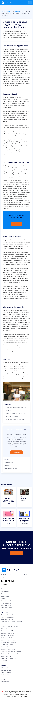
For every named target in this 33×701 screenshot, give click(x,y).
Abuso (18, 696)
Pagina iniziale (5, 591)
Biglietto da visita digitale (8, 640)
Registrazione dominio (7, 619)
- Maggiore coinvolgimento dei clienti (15, 413)
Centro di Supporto (6, 670)
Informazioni (4, 668)
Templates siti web (6, 603)
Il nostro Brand (5, 681)
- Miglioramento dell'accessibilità (14, 419)
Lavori (5, 674)
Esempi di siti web (6, 601)
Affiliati (3, 677)
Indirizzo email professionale (8, 642)
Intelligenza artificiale (10, 468)
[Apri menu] (30, 2)
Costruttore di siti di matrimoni (9, 633)
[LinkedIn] (9, 580)
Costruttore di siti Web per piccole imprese (12, 637)
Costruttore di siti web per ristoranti (11, 651)
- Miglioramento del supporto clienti (15, 407)
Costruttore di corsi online (8, 649)
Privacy (14, 696)
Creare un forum (5, 647)
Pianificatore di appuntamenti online (10, 654)
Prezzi (3, 594)
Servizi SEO (4, 660)
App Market (6, 605)
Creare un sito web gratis (8, 615)
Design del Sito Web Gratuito (8, 658)
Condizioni (8, 696)
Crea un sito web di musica (8, 631)
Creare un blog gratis (7, 644)
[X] (5, 580)
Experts (3, 679)
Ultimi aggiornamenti (6, 607)
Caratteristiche (5, 596)
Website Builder (18, 11)
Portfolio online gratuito (7, 635)
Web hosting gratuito (7, 656)
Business (7, 465)
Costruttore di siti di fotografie (9, 626)
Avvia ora (16, 224)
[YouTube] (12, 580)
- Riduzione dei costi (10, 410)
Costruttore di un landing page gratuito (11, 621)
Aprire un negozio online (7, 617)
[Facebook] (2, 580)
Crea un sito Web (16, 452)
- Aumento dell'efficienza (11, 416)
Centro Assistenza (6, 11)
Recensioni (4, 598)
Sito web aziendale (6, 624)
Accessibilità (24, 696)
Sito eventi (4, 628)
